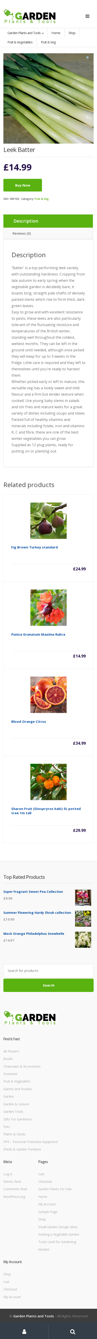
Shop (72, 32)
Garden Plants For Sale (55, 1189)
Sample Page (48, 1212)
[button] (88, 59)
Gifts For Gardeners (17, 1119)
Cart (41, 1174)
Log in (7, 1174)
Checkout (45, 1181)
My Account (47, 1204)
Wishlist (43, 1249)
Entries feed (12, 1181)
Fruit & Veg (42, 199)
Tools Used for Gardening (57, 1242)
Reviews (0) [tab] (21, 233)
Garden (8, 1096)
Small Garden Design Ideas (58, 1227)
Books (8, 1059)
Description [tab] (26, 221)
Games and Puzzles (17, 1089)
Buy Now (22, 185)
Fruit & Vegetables (16, 1081)
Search (48, 985)
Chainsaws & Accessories (22, 1066)
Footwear (10, 1074)
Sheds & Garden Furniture (22, 1149)
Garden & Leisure (16, 1104)
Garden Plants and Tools (24, 32)
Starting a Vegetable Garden (58, 1234)
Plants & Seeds (14, 1134)
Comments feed (15, 1189)
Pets (6, 1126)
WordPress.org (14, 1196)
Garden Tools (13, 1111)
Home (55, 32)
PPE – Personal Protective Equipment (30, 1142)
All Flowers (11, 1051)
